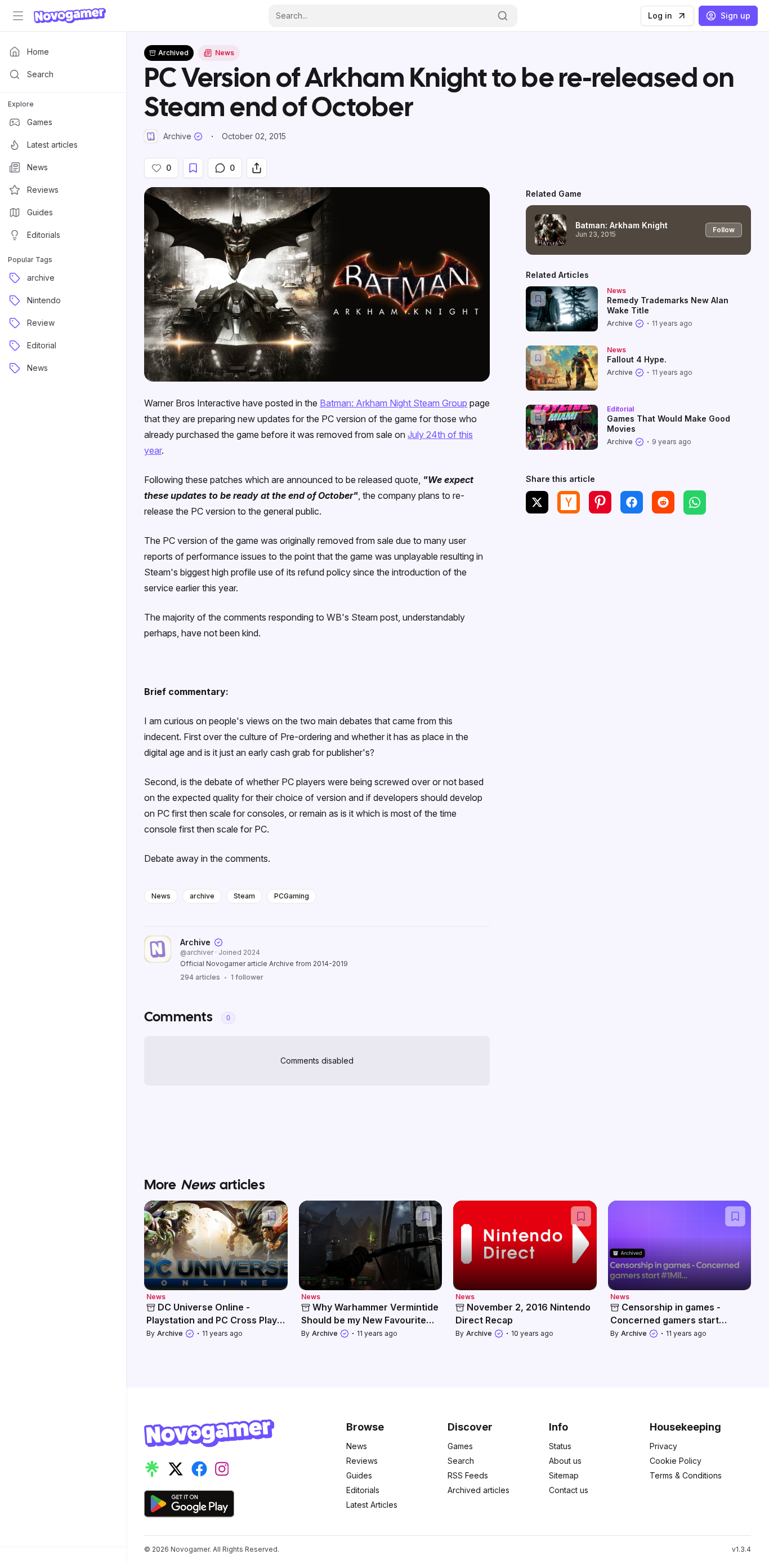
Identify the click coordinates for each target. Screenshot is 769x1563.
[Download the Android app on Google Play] (189, 1503)
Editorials (362, 1490)
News (161, 896)
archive (202, 896)
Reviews (362, 1460)
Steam (244, 896)
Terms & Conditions (686, 1475)
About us (565, 1460)
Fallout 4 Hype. (637, 359)
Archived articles (478, 1490)
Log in (660, 15)
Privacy (663, 1446)
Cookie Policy (675, 1460)
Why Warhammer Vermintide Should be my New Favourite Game (370, 1319)
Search (461, 1460)
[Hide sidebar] (18, 16)
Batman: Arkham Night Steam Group (393, 403)
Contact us (568, 1490)
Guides (359, 1475)
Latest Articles (371, 1504)
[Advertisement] (638, 607)
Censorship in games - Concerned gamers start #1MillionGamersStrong (665, 1319)
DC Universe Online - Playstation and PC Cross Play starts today (211, 1319)
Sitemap (564, 1475)
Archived (173, 52)
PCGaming (291, 896)
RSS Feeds (468, 1475)
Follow (724, 230)
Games (460, 1446)
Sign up (735, 15)
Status (560, 1446)
